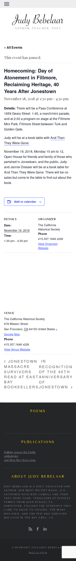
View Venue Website (17, 349)
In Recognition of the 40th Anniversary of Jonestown (56, 373)
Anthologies (11, 456)
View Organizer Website (48, 246)
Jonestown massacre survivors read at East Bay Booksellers (21, 374)
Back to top (37, 553)
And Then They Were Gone (20, 460)
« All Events (13, 47)
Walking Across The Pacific (20, 452)
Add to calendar (25, 202)
